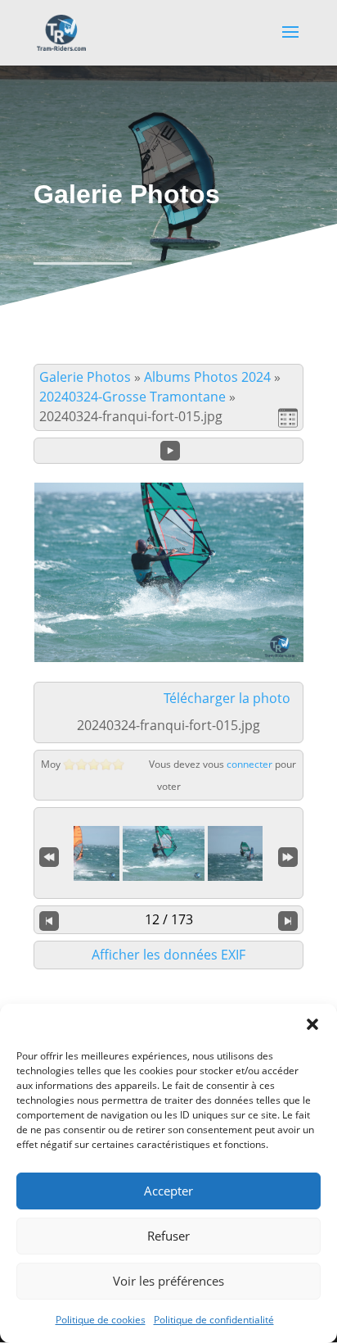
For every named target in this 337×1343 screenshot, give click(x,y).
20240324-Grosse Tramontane (132, 397)
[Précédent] (49, 920)
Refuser (168, 1235)
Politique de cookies (101, 1320)
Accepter (168, 1190)
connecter (249, 764)
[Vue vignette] (288, 417)
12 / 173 (169, 919)
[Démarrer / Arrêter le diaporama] (170, 451)
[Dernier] (288, 855)
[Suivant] (288, 920)
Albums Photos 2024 (207, 377)
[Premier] (49, 855)
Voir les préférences (168, 1281)
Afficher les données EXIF (168, 955)
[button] (312, 1024)
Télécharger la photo (227, 698)
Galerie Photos (85, 377)
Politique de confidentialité (214, 1320)
